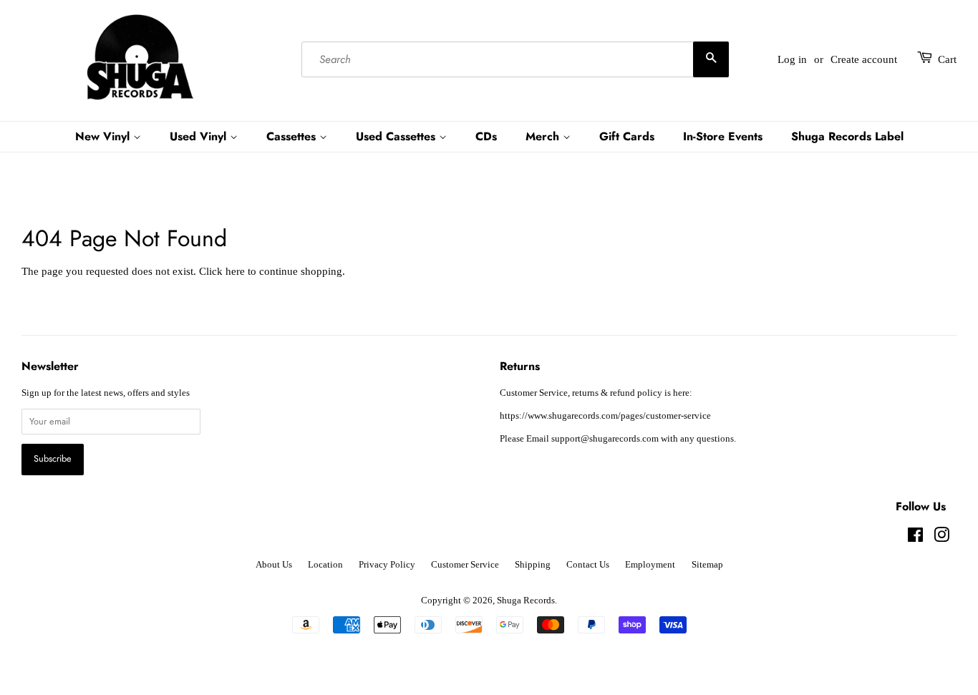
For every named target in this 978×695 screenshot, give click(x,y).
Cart (947, 59)
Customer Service (465, 565)
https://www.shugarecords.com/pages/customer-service (605, 416)
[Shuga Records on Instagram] (941, 538)
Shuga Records (526, 601)
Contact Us (587, 565)
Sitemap (707, 565)
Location (325, 565)
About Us (274, 565)
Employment (650, 565)
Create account (864, 59)
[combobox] (514, 59)
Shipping (533, 565)
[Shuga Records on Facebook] (915, 538)
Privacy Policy (387, 565)
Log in (792, 59)
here (235, 271)
